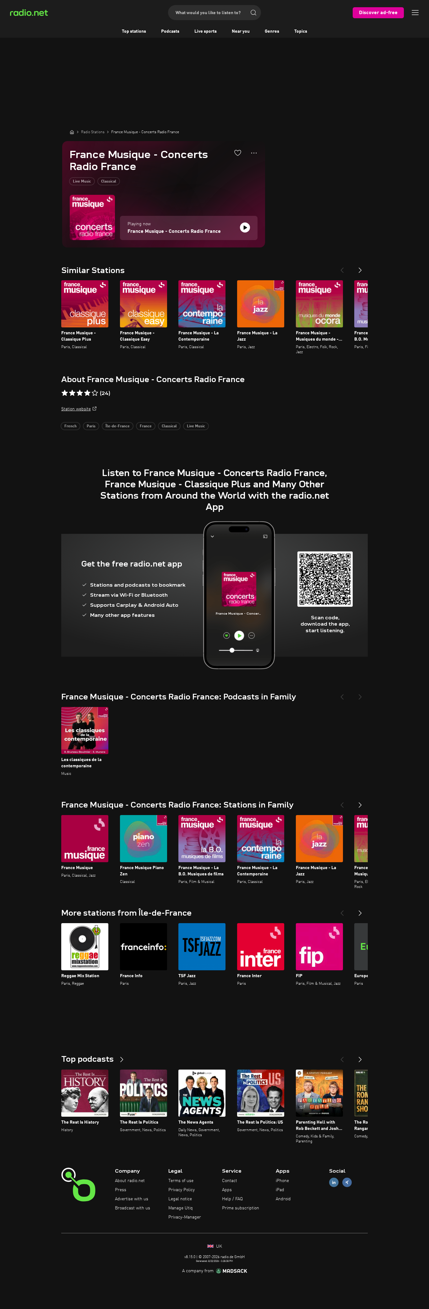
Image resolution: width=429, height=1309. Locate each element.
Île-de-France (118, 426)
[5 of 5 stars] (95, 393)
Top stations (134, 31)
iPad (280, 1190)
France (146, 426)
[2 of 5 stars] (72, 393)
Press (120, 1190)
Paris (91, 426)
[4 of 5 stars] (87, 393)
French (70, 426)
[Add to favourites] (238, 153)
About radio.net (130, 1181)
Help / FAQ (232, 1199)
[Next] (360, 267)
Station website (76, 409)
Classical (108, 181)
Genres (272, 31)
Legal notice (180, 1199)
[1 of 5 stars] (64, 393)
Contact (229, 1181)
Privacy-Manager (184, 1217)
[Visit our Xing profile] (347, 1182)
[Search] (253, 12)
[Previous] (342, 267)
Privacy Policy (181, 1190)
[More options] (254, 153)
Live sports (205, 31)
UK (218, 1246)
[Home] (71, 131)
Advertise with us (131, 1199)
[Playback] (245, 227)
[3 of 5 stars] (80, 393)
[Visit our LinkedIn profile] (333, 1182)
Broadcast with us (132, 1208)
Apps (227, 1190)
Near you (241, 31)
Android (283, 1199)
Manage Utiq (180, 1208)
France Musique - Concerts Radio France (174, 231)
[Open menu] (415, 12)
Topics (300, 31)
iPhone (282, 1181)
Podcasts (170, 31)
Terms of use (180, 1181)
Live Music (82, 181)
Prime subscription (240, 1208)
